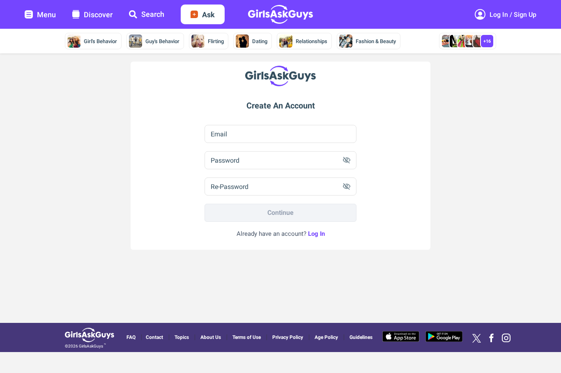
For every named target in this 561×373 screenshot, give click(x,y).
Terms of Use (246, 337)
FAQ (131, 337)
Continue (280, 212)
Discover (98, 14)
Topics (182, 337)
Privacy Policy (287, 337)
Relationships (311, 41)
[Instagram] (506, 338)
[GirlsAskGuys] (90, 336)
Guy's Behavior (162, 41)
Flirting (216, 41)
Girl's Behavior (100, 41)
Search (152, 14)
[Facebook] (491, 338)
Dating (259, 41)
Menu (46, 14)
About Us (210, 337)
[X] (476, 338)
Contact (154, 337)
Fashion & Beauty (376, 41)
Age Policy (326, 337)
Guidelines (360, 337)
